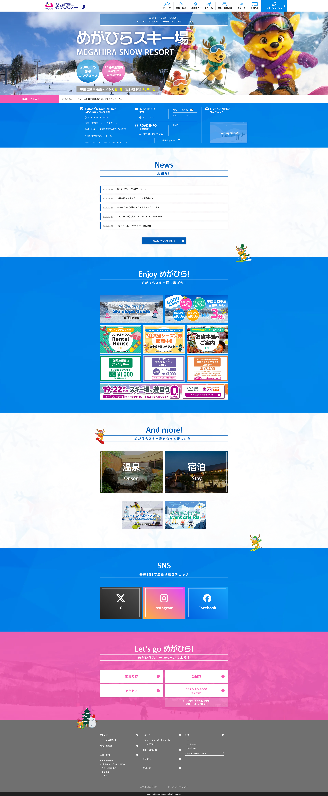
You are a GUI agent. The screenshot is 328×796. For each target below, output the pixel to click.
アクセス (241, 8)
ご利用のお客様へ (149, 786)
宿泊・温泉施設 (225, 8)
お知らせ (255, 8)
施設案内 (195, 8)
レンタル (105, 772)
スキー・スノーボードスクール (157, 740)
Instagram (191, 744)
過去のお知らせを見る (164, 240)
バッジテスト (149, 744)
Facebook (191, 748)
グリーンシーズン (274, 8)
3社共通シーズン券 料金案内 (113, 764)
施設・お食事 (106, 745)
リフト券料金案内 (109, 768)
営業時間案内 (107, 760)
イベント (105, 776)
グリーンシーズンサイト (197, 753)
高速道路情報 (168, 140)
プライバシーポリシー (176, 786)
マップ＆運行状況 (109, 740)
